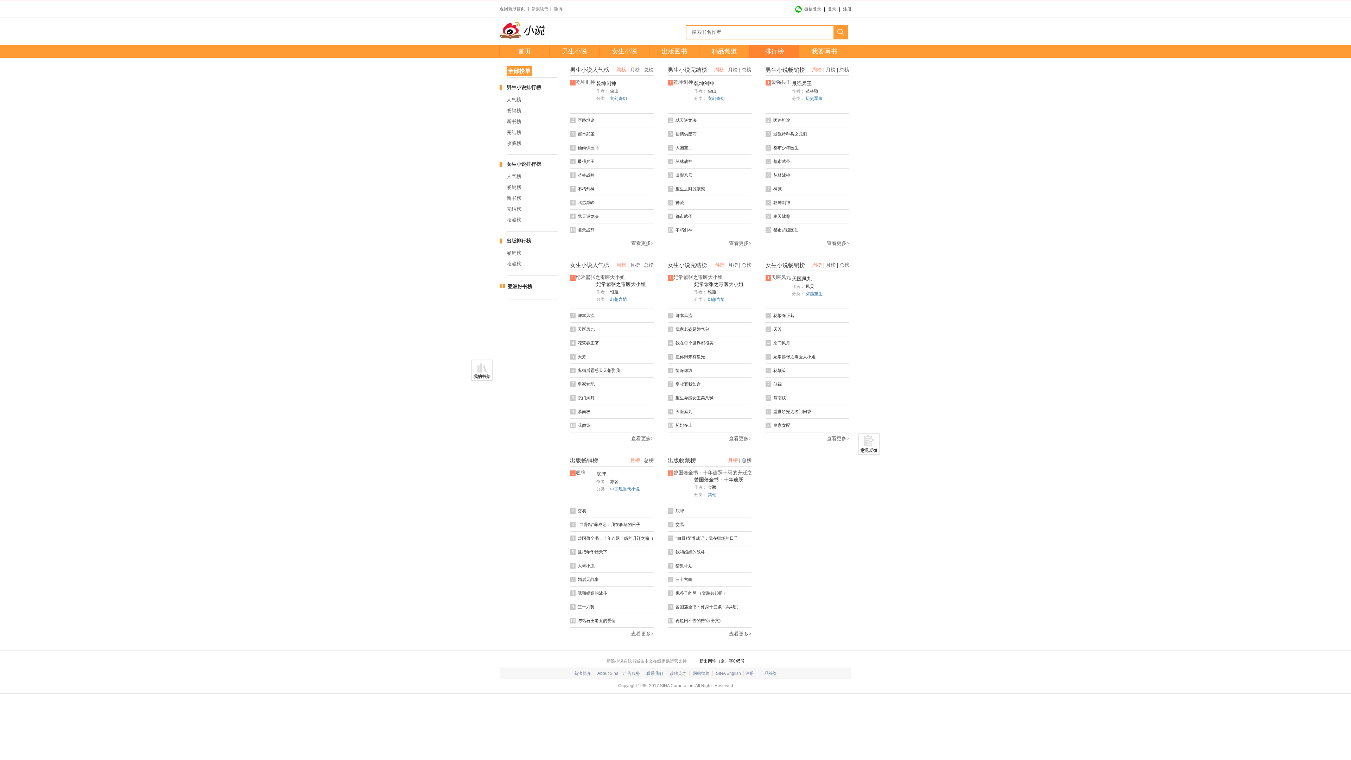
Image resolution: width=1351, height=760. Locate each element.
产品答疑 (768, 673)
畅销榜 (514, 110)
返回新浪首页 (512, 8)
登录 (832, 9)
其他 (712, 494)
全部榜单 (519, 71)
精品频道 (724, 51)
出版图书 (674, 51)
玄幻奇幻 (618, 98)
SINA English (728, 673)
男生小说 (574, 51)
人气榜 (514, 99)
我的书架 (482, 376)
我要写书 (824, 51)
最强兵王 (802, 83)
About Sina (608, 673)
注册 (847, 9)
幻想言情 (618, 299)
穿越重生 (814, 293)
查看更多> (642, 243)
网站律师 (701, 673)
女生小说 (624, 51)
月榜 (635, 69)
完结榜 (514, 132)
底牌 (601, 474)
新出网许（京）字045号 (722, 661)
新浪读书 (540, 8)
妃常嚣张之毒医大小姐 (621, 284)
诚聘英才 (678, 673)
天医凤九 (802, 278)
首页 (524, 51)
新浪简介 (582, 673)
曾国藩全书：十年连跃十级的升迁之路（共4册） (723, 479)
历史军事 (814, 98)
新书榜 (514, 121)
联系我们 (654, 673)
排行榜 (774, 51)
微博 (558, 8)
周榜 (621, 69)
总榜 (649, 69)
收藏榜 (514, 143)
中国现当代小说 (625, 489)
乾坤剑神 (606, 83)
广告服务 (631, 673)
